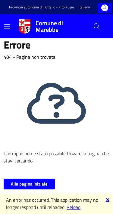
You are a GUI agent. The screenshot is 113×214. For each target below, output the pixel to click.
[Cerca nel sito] (96, 26)
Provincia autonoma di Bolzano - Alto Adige (41, 7)
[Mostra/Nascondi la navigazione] (7, 26)
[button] (84, 7)
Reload (73, 207)
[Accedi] (105, 8)
